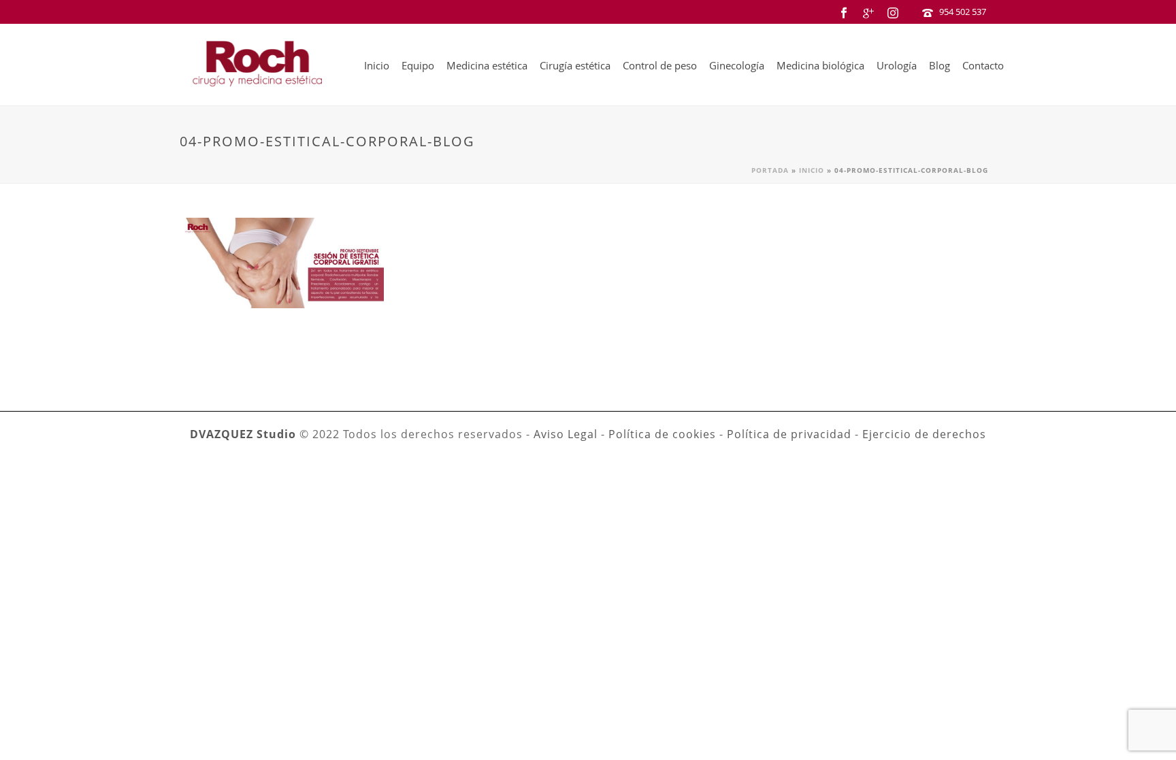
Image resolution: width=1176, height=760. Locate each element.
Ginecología (736, 65)
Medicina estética (486, 65)
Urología (897, 65)
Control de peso (660, 65)
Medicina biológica (820, 65)
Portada (770, 170)
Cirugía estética (575, 65)
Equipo (418, 65)
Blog (939, 65)
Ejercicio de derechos (924, 434)
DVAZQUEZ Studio (243, 434)
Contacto (983, 65)
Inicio (376, 65)
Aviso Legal (566, 434)
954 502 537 (962, 11)
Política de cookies (662, 434)
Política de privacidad (789, 434)
